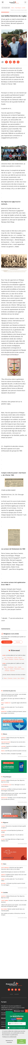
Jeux (19, 678)
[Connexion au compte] (25, 2)
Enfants (22, 678)
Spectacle (21, 659)
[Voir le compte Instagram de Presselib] (19, 990)
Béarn (12, 7)
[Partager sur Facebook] (6, 62)
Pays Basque (18, 7)
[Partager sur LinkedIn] (14, 62)
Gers (5, 657)
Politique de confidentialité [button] (9, 1036)
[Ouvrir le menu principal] (2, 2)
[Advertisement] (14, 935)
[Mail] (18, 62)
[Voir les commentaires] (2, 62)
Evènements (17, 668)
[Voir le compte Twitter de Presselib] (12, 990)
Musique (11, 659)
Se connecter (7, 642)
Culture (11, 668)
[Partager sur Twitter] (10, 62)
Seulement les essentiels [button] (9, 1041)
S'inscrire (18, 642)
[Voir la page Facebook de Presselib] (9, 990)
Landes (23, 7)
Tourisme (10, 678)
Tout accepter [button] (21, 1041)
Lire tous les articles (22, 756)
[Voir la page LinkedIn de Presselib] (16, 990)
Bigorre (20, 657)
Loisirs (22, 668)
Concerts (16, 659)
